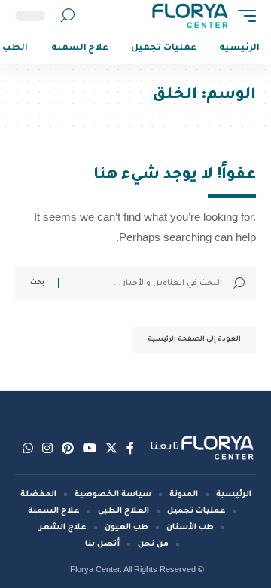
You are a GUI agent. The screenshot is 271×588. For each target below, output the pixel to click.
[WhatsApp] (28, 447)
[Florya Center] (190, 16)
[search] (67, 16)
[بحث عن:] (146, 283)
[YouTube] (89, 447)
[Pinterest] (68, 447)
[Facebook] (130, 447)
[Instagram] (47, 447)
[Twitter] (111, 447)
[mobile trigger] (243, 16)
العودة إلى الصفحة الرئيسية (194, 340)
